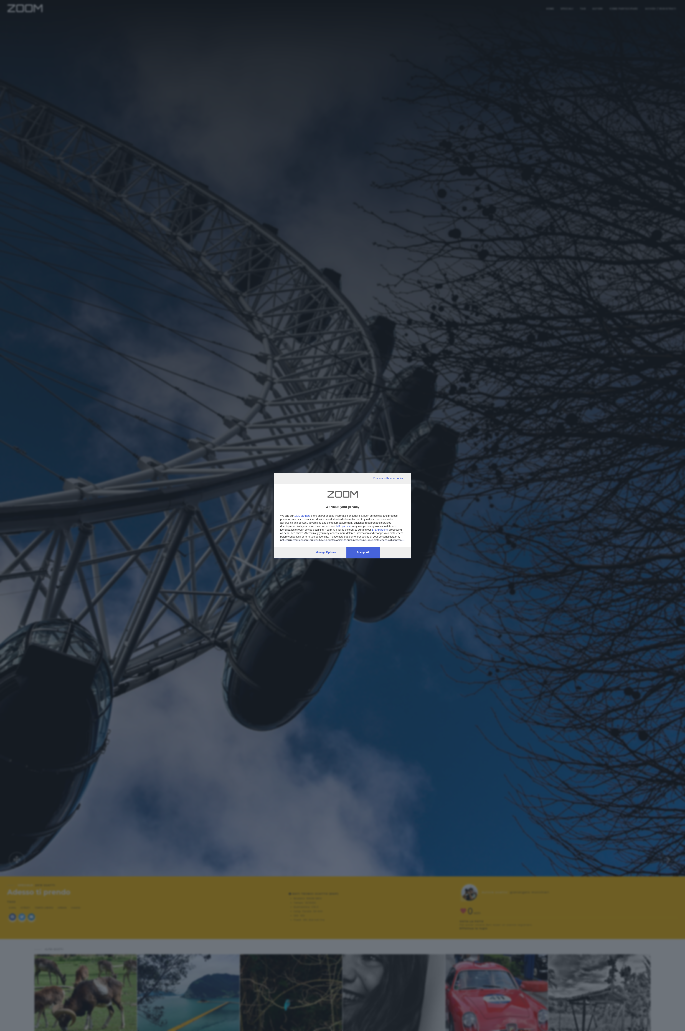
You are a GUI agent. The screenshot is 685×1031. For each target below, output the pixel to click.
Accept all (363, 552)
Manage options (326, 552)
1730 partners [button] (302, 515)
